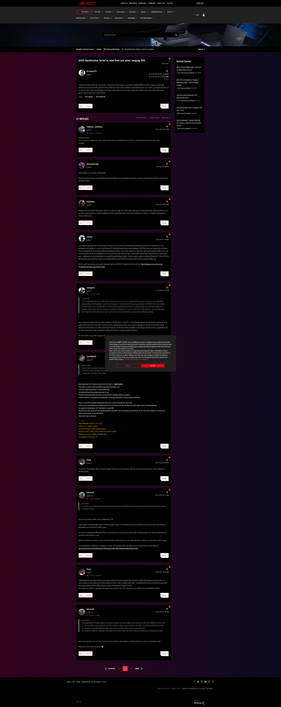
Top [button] (80, 701)
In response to (94, 133)
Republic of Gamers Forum (85, 49)
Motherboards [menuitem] (80, 18)
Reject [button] (128, 366)
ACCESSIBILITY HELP (99, 682)
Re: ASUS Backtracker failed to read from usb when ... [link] (138, 49)
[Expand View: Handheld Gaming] (164, 11)
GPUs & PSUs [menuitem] (94, 18)
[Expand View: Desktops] (137, 11)
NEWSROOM (86, 682)
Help (197, 15)
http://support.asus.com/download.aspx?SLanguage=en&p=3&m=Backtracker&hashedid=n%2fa (108, 548)
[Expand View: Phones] (174, 11)
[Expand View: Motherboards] (87, 18)
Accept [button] (152, 366)
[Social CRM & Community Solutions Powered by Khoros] (199, 702)
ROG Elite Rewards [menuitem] (146, 18)
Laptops (98, 49)
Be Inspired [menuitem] (85, 12)
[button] (81, 106)
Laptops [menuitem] (143, 12)
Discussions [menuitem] (120, 12)
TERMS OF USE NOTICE (163, 689)
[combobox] (140, 34)
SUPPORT (170, 3)
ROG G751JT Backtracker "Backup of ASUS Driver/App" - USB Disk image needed (188, 82)
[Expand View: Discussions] (126, 11)
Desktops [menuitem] (133, 12)
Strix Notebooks (100, 97)
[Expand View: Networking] (137, 18)
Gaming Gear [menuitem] (119, 18)
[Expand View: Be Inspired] (91, 12)
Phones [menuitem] (169, 12)
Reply (164, 106)
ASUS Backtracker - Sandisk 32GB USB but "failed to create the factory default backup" (189, 122)
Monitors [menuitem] (107, 18)
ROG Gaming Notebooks (112, 49)
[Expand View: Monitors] (111, 18)
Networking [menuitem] (131, 18)
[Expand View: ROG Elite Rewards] (153, 18)
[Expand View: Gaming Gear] (124, 18)
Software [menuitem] (108, 12)
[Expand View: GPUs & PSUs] (100, 18)
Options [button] (200, 49)
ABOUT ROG (71, 682)
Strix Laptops (89, 97)
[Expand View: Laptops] (148, 11)
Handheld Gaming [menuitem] (156, 12)
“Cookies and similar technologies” (136, 359)
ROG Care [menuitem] (97, 12)
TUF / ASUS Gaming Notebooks (186, 73)
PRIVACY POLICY (176, 689)
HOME (78, 682)
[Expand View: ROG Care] (102, 11)
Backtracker (118, 384)
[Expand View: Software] (113, 11)
